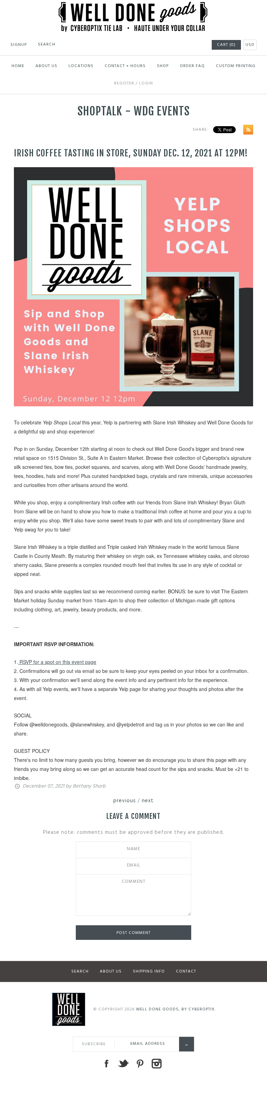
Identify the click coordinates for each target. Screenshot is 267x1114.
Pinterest (139, 1063)
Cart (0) (226, 44)
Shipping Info (149, 971)
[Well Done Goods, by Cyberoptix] (133, 6)
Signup (18, 44)
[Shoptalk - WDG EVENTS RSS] (246, 131)
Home (17, 66)
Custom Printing (236, 66)
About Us (46, 66)
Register (124, 83)
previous (124, 801)
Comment (134, 881)
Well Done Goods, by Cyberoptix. (176, 1009)
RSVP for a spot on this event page (57, 661)
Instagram (156, 1063)
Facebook (106, 1063)
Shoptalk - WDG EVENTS (134, 111)
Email (133, 865)
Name (133, 849)
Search (80, 971)
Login (146, 83)
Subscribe (94, 1044)
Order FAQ (192, 66)
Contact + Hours (125, 66)
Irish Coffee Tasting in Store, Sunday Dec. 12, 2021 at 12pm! (131, 153)
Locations (81, 66)
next (148, 801)
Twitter (123, 1063)
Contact (186, 971)
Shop (163, 66)
